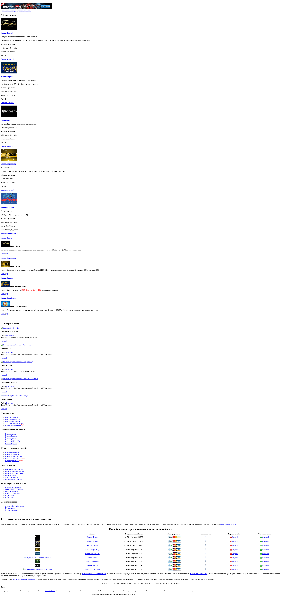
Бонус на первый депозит (14, 471)
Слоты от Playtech (12, 454)
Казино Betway (92, 565)
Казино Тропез (6, 238)
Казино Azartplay (92, 561)
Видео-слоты (10, 495)
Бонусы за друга (11, 475)
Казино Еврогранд (8, 258)
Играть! (4, 341)
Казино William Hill (12, 442)
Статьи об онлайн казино (14, 506)
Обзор (3, 254)
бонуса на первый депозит (230, 524)
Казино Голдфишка (8, 298)
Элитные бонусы (11, 477)
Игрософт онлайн (12, 461)
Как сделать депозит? (13, 421)
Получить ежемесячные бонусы (25, 579)
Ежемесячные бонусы (13, 479)
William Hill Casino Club (198, 574)
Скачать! (265, 537)
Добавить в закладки (8, 11)
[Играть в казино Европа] (6, 294)
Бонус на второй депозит (14, 473)
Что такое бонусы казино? (15, 423)
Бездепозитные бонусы (14, 469)
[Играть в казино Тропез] (6, 254)
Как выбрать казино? (13, 419)
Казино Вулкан (11, 444)
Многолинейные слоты (14, 490)
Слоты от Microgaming (13, 456)
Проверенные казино (13, 425)
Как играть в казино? (13, 417)
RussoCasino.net (50, 591)
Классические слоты (13, 488)
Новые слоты (10, 497)
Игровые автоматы (12, 452)
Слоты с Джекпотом (13, 493)
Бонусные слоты (11, 492)
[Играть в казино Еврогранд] (6, 274)
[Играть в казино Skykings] (6, 314)
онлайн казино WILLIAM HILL (94, 574)
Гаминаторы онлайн (13, 458)
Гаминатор (10, 335)
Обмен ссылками (11, 510)
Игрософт (10, 352)
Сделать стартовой (24, 11)
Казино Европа (7, 278)
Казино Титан (10, 434)
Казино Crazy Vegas (92, 569)
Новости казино (11, 508)
